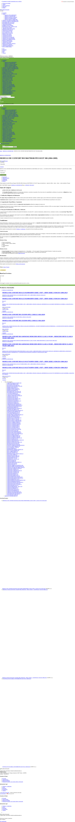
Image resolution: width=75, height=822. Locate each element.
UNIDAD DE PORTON (12, 473)
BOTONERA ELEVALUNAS (8, 23)
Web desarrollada (2, 793)
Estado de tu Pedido (6, 3)
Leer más (4, 356)
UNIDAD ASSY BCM (6, 42)
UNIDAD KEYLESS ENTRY (13, 483)
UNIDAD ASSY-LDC (12, 464)
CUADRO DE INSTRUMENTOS (14, 406)
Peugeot (7, 267)
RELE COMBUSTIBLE (7, 46)
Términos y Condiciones (20, 229)
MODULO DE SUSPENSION (10, 15)
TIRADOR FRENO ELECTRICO (14, 462)
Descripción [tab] (4, 176)
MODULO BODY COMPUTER (11, 19)
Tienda (4, 4)
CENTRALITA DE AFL (12, 396)
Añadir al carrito (3, 174)
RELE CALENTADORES (13, 450)
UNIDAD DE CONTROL (7, 41)
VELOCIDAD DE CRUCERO (13, 493)
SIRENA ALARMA (11, 461)
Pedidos (3, 7)
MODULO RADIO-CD (12, 438)
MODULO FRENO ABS (13, 434)
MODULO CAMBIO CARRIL (13, 422)
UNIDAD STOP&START (12, 487)
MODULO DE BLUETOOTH (14, 429)
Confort (3, 13)
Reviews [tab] (4, 181)
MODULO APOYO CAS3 (13, 418)
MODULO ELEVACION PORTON (15, 433)
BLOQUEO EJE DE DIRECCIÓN (14, 386)
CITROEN (27, 185)
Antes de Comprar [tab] (5, 177)
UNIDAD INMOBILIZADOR (13, 481)
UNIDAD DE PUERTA (7, 24)
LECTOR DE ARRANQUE (13, 413)
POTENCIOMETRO (11, 448)
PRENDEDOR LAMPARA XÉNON (15, 449)
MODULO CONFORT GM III (14, 424)
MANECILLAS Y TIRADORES (14, 417)
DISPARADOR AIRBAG (12, 407)
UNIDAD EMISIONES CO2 (13, 479)
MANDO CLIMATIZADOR (13, 415)
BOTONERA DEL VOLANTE (8, 22)
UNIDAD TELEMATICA (12, 488)
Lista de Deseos (5, 779)
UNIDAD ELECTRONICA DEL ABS (15, 478)
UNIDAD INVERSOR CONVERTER (15, 482)
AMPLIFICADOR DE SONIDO (8, 28)
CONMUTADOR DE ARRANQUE (14, 405)
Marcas (3, 50)
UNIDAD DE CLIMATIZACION (14, 470)
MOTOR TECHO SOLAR (7, 29)
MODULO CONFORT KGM (13, 426)
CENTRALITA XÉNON (7, 35)
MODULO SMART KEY (7, 40)
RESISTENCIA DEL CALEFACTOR (9, 26)
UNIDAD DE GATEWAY (7, 30)
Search (3, 145)
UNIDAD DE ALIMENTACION (8, 39)
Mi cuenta (4, 6)
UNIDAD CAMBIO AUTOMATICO (15, 465)
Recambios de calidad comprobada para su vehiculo (12, 1)
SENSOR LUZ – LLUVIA (13, 458)
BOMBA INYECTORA (12, 387)
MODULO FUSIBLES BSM (10, 18)
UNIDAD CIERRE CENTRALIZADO (15, 466)
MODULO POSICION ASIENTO (8, 43)
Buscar (15, 146)
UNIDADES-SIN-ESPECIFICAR (14, 492)
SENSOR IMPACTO (12, 457)
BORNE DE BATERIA (12, 390)
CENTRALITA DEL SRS (12, 399)
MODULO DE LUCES (6, 34)
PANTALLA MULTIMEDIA (13, 446)
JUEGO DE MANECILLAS (13, 412)
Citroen (4, 267)
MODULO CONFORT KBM (13, 425)
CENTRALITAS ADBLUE (13, 403)
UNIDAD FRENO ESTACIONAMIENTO (16, 480)
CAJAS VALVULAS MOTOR (13, 394)
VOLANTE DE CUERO (7, 27)
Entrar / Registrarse (6, 5)
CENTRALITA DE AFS (7, 36)
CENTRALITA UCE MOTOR (8, 37)
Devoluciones (4, 789)
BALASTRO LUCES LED (7, 33)
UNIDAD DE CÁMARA (7, 44)
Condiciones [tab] (4, 179)
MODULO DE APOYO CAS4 (13, 428)
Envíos (3, 787)
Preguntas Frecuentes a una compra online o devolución (12, 781)
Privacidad (4, 788)
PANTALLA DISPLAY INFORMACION (10, 21)
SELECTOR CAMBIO (12, 454)
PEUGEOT (32, 185)
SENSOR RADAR (11, 460)
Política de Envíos (21, 253)
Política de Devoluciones (20, 263)
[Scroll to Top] (0, 816)
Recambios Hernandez (5, 792)
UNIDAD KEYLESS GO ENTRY (14, 484)
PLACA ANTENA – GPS (7, 31)
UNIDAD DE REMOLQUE (7, 45)
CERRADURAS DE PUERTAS (14, 404)
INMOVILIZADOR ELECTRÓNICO (15, 410)
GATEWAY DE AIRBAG (13, 409)
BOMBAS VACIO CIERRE (7, 25)
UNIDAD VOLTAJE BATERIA (8, 38)
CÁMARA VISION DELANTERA (14, 395)
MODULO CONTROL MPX (13, 427)
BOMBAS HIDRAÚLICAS (13, 388)
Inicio (3, 48)
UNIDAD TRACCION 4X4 (13, 489)
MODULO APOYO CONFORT (11, 17)
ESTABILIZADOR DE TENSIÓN (14, 408)
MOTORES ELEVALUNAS (13, 444)
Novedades (4, 12)
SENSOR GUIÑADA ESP (13, 456)
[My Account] (2, 147)
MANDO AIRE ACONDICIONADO (15, 414)
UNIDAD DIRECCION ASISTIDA (14, 476)
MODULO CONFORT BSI (10, 16)
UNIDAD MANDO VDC (12, 485)
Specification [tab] (4, 180)
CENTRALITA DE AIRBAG (14, 398)
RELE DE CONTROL (12, 452)
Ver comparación (3, 821)
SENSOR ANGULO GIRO (13, 455)
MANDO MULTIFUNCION (13, 416)
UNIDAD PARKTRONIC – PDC (14, 486)
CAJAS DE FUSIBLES (12, 393)
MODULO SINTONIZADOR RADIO (15, 439)
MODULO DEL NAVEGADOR (14, 432)
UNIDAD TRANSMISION (13, 490)
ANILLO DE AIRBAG (12, 384)
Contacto (4, 52)
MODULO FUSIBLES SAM (13, 436)
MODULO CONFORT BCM (14, 423)
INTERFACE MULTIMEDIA (13, 411)
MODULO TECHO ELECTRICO (14, 442)
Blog (3, 51)
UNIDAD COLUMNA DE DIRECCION (10, 20)
